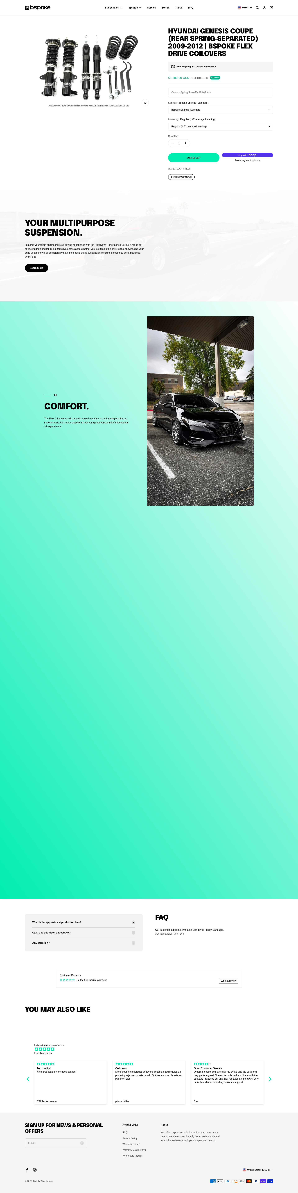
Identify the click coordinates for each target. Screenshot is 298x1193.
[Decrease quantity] (172, 143)
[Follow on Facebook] (27, 1170)
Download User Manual (181, 177)
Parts (179, 7)
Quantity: (173, 136)
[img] (150, 1049)
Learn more (36, 268)
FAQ (190, 7)
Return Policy (129, 1138)
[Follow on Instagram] (35, 1170)
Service (151, 7)
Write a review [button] (229, 980)
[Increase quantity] (185, 143)
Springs (133, 7)
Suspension (112, 7)
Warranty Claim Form (134, 1150)
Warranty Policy (131, 1144)
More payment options (247, 160)
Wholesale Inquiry (132, 1155)
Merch (165, 7)
